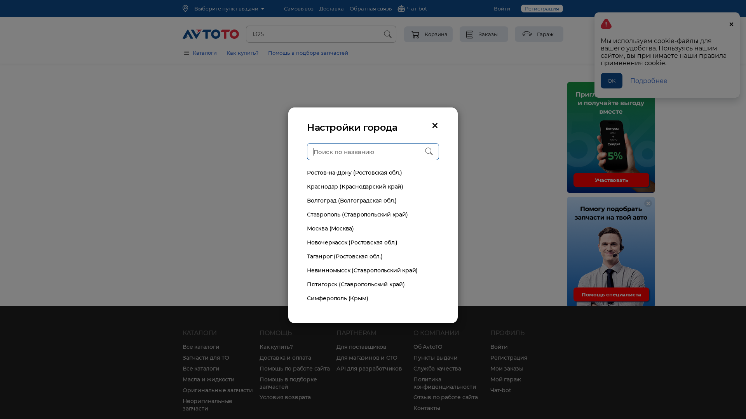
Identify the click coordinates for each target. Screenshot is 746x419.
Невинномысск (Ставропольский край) (362, 270)
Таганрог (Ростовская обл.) (345, 256)
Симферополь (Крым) (337, 298)
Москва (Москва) (330, 228)
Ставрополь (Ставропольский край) (357, 214)
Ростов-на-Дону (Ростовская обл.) (354, 172)
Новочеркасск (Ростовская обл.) (352, 242)
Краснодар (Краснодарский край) (355, 186)
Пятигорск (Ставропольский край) (356, 284)
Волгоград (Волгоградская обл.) (352, 200)
